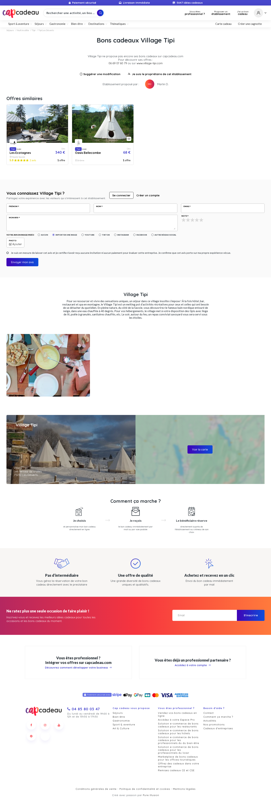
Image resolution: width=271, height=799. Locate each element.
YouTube (89, 235)
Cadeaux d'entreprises (218, 728)
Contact (208, 712)
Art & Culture (121, 728)
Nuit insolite (23, 30)
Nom (98, 206)
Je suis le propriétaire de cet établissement (161, 74)
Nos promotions (214, 724)
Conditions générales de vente (96, 788)
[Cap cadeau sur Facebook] (31, 725)
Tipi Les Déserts (46, 30)
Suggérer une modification (101, 74)
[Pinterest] (31, 736)
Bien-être (119, 716)
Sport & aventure (124, 724)
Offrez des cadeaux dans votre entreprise (178, 765)
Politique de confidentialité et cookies (144, 788)
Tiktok (106, 235)
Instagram (123, 235)
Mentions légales (184, 788)
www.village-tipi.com (150, 63)
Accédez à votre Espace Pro (176, 719)
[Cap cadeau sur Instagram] (45, 725)
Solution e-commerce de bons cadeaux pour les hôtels (178, 732)
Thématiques (118, 23)
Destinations (96, 23)
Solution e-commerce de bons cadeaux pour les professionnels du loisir (178, 749)
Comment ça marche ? (218, 716)
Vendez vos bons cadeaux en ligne (177, 714)
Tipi (33, 30)
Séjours (10, 30)
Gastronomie (121, 720)
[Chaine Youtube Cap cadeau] (59, 725)
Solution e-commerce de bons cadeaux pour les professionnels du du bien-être (178, 740)
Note (184, 216)
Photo (12, 240)
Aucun (44, 235)
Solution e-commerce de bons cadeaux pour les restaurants (178, 725)
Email (186, 206)
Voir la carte (200, 449)
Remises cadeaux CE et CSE (176, 770)
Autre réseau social (165, 235)
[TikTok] (45, 736)
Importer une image (66, 235)
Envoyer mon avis (22, 262)
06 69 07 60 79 (118, 63)
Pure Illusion (151, 795)
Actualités (209, 720)
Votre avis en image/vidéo (20, 235)
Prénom (13, 206)
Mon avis (13, 217)
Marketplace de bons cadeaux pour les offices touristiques (178, 758)
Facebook (141, 235)
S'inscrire (251, 615)
